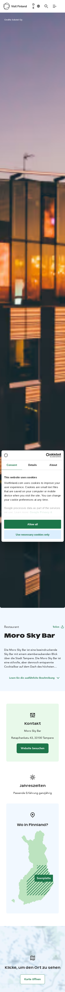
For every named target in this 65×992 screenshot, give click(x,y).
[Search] (46, 6)
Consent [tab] (12, 464)
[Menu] (54, 6)
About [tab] (53, 464)
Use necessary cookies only (32, 534)
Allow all (32, 524)
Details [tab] (32, 464)
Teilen (56, 626)
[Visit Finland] (15, 6)
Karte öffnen (32, 979)
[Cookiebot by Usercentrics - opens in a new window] (46, 455)
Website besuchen (32, 748)
